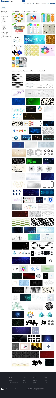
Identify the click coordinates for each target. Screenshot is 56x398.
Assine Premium (43, 3)
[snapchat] (13, 388)
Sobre (46, 377)
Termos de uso (29, 389)
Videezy (10, 380)
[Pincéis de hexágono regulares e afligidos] (17, 50)
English (34, 377)
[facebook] (6, 388)
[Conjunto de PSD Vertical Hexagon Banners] (34, 29)
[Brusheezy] (5, 1)
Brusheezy (10, 377)
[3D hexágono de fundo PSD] (18, 17)
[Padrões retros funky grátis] (31, 50)
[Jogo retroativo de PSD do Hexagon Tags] (19, 29)
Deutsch (34, 382)
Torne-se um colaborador (13, 382)
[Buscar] (23, 1)
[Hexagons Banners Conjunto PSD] (48, 17)
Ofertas (24, 377)
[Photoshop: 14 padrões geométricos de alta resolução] (19, 62)
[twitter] (8, 388)
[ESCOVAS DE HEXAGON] (17, 39)
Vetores (25, 3)
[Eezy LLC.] (3, 389)
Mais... (34, 383)
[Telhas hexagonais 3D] (49, 29)
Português (35, 380)
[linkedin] (15, 388)
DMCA (24, 382)
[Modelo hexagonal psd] (33, 17)
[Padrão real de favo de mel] (50, 39)
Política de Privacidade (36, 389)
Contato (46, 382)
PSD (33, 3)
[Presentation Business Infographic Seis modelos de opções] (47, 50)
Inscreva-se (52, 3)
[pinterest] (10, 388)
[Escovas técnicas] (34, 39)
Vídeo (30, 3)
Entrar (48, 3)
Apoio (24, 380)
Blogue (46, 380)
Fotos (28, 3)
